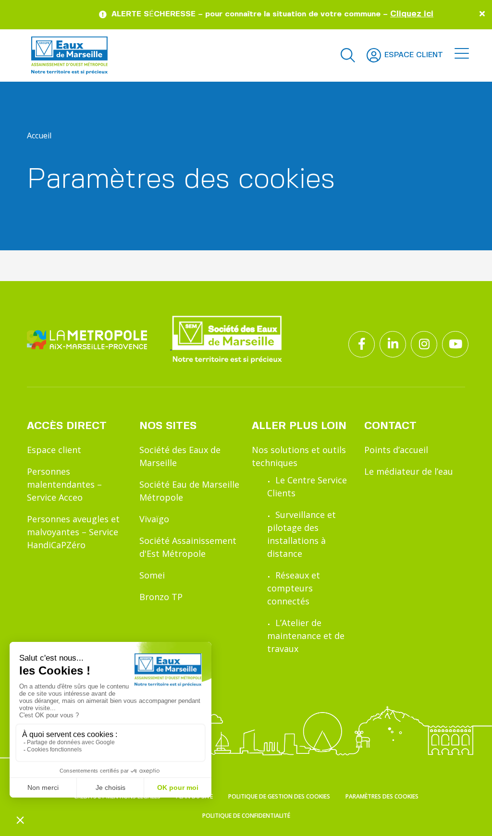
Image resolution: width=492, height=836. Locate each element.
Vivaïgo (154, 519)
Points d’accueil (396, 449)
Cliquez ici (400, 14)
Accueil (39, 135)
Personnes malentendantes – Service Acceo (64, 484)
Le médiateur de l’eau (408, 471)
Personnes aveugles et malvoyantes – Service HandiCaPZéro (73, 532)
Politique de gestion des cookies (279, 796)
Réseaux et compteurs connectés (293, 588)
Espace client (54, 449)
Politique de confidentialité (246, 815)
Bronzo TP (161, 596)
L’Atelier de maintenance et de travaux (305, 635)
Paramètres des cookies (381, 796)
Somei (152, 575)
